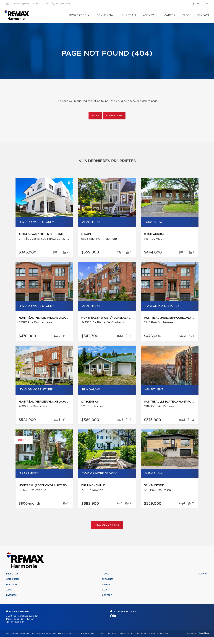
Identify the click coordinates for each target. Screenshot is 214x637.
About (9, 590)
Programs (107, 579)
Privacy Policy (125, 633)
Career (169, 15)
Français (203, 574)
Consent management (158, 633)
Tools (105, 574)
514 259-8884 (63, 4)
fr (206, 4)
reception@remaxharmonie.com (29, 4)
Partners (11, 595)
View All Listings (106, 525)
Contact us (114, 116)
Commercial (106, 15)
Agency (148, 15)
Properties (77, 15)
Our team (129, 15)
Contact (203, 15)
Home (95, 116)
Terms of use (139, 633)
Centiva (204, 633)
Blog (186, 15)
